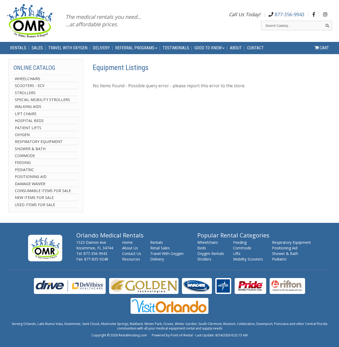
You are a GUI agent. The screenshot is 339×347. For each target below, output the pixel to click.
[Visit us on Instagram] (325, 14)
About (236, 47)
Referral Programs (134, 47)
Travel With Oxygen (67, 47)
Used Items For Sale (35, 205)
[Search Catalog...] (327, 25)
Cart (324, 47)
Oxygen (22, 135)
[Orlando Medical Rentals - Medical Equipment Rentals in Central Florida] (29, 21)
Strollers (25, 93)
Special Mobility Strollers (42, 100)
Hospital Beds (29, 121)
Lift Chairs (26, 114)
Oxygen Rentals (210, 253)
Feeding (23, 162)
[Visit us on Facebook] (314, 14)
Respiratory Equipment (39, 142)
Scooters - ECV (29, 86)
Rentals (18, 47)
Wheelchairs (27, 79)
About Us (130, 247)
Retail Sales (160, 247)
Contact (255, 47)
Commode (25, 156)
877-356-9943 (288, 14)
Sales (37, 47)
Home (127, 242)
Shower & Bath (30, 149)
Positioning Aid (31, 177)
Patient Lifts (28, 128)
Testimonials (176, 47)
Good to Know (208, 47)
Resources (131, 259)
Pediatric (24, 170)
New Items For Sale (34, 197)
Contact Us (131, 253)
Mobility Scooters (248, 259)
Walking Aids (28, 107)
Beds (201, 247)
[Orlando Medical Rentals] (45, 259)
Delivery (101, 47)
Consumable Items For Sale (43, 191)
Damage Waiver (30, 184)
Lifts (236, 253)
